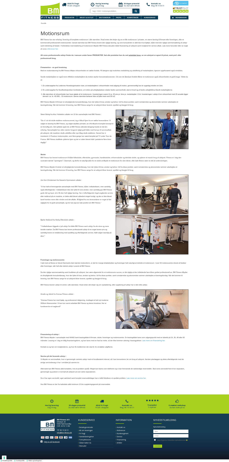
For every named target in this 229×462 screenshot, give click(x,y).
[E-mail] (170, 435)
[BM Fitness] (50, 11)
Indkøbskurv (181, 17)
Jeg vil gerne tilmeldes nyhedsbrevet (171, 439)
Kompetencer (132, 17)
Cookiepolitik (20, 460)
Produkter (69, 17)
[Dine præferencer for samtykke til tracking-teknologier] (4, 458)
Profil (118, 17)
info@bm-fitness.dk (64, 432)
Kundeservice (149, 17)
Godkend (158, 446)
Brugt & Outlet (87, 17)
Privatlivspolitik (7, 460)
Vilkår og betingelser (35, 460)
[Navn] (170, 431)
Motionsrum (104, 17)
